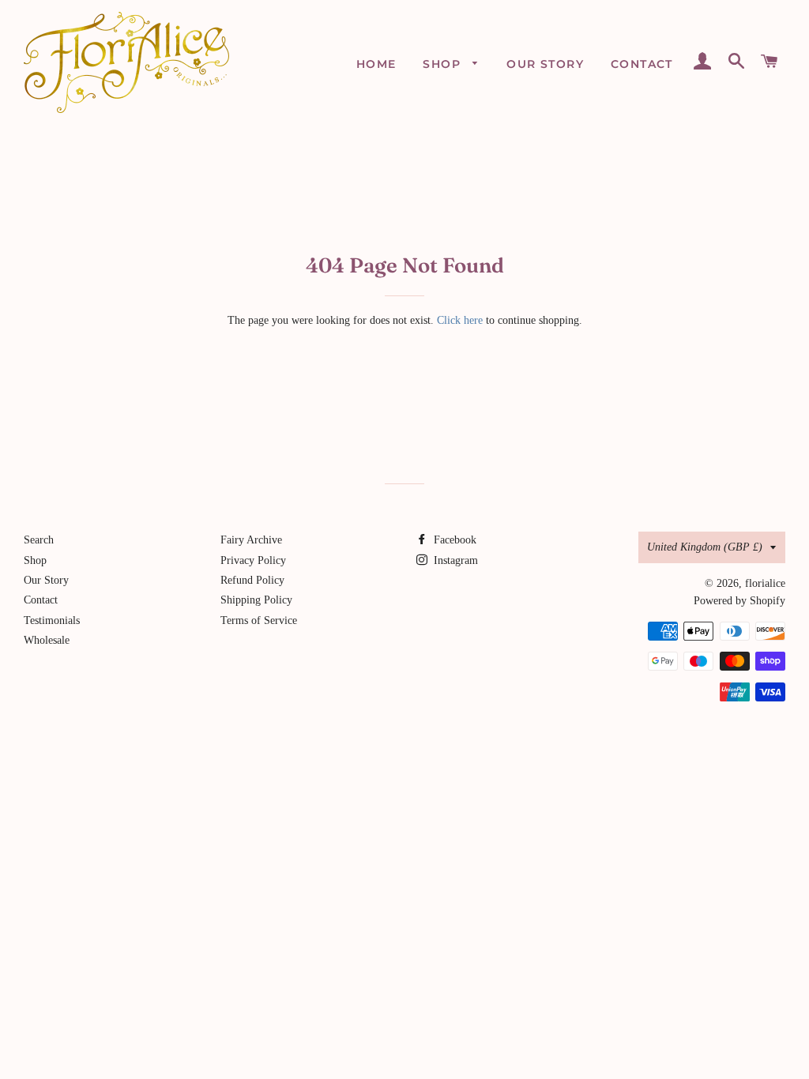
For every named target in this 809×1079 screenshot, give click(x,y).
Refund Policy (252, 580)
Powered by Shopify (739, 601)
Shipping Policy (256, 600)
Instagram (454, 560)
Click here (460, 320)
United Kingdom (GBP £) (704, 547)
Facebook (453, 540)
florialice (765, 583)
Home (376, 64)
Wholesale (47, 640)
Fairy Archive (251, 540)
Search (39, 540)
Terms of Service (258, 620)
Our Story (545, 64)
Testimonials (52, 620)
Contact (642, 64)
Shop (444, 64)
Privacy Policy (253, 560)
